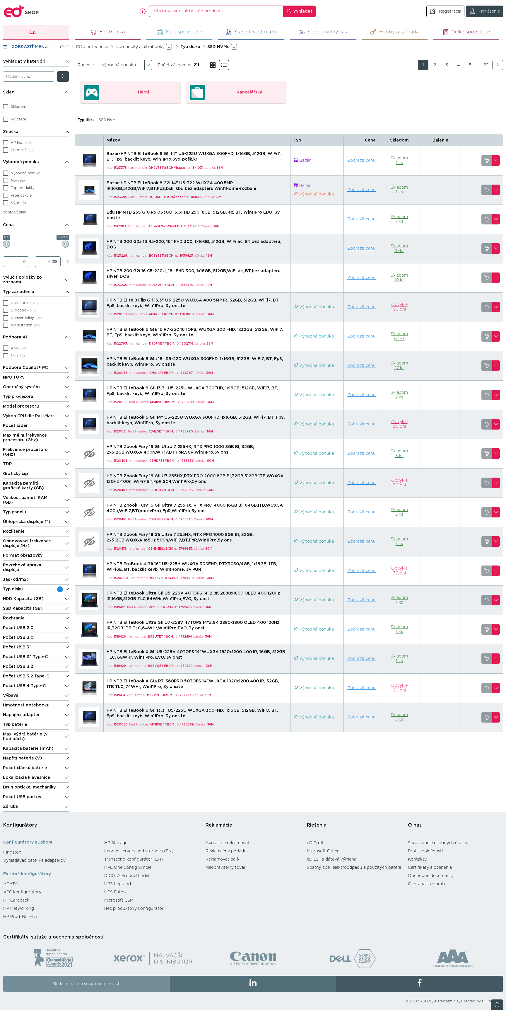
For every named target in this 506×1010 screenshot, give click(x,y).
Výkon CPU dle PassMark (29, 416)
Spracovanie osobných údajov (438, 843)
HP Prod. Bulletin (20, 917)
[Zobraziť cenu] (486, 160)
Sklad (9, 92)
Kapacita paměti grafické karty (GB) (23, 485)
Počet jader (15, 426)
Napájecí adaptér (21, 715)
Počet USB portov (22, 797)
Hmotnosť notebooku (26, 705)
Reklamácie (219, 825)
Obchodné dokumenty (431, 876)
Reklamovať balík (223, 859)
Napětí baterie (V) (22, 758)
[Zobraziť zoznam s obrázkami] (224, 65)
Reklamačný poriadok (227, 851)
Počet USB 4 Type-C (24, 686)
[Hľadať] (63, 76)
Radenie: (86, 65)
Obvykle (399, 307)
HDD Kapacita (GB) (23, 599)
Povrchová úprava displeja (22, 567)
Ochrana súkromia (426, 884)
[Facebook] (419, 984)
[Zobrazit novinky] (497, 1004)
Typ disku (32, 589)
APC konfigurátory (22, 892)
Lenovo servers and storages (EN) (138, 851)
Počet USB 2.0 (18, 628)
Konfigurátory (20, 825)
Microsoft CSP (118, 900)
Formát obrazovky (22, 555)
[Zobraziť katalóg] (213, 65)
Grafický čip (15, 474)
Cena (8, 225)
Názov (113, 140)
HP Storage (115, 843)
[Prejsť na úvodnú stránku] (21, 11)
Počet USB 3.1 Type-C (25, 657)
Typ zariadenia (18, 292)
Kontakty (417, 859)
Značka (10, 132)
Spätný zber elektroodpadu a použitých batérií (354, 868)
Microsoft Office (323, 851)
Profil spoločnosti (425, 851)
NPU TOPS (14, 377)
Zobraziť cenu (361, 161)
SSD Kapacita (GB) (23, 609)
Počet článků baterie (25, 768)
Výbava (10, 696)
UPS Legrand (117, 884)
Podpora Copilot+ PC (25, 368)
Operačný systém (21, 387)
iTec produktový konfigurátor (134, 909)
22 (486, 65)
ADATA (10, 884)
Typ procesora (18, 397)
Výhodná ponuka (21, 162)
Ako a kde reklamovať (227, 843)
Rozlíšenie (14, 531)
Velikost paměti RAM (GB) (25, 500)
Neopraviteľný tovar (226, 868)
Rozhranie (14, 618)
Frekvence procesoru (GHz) (25, 452)
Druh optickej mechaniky (29, 787)
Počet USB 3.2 (18, 667)
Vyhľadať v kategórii (25, 61)
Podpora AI (15, 337)
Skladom (399, 140)
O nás (415, 825)
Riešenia (316, 825)
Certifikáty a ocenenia (430, 868)
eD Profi (315, 843)
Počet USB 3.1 (17, 647)
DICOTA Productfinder (127, 876)
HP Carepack (16, 900)
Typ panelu (14, 512)
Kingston (12, 852)
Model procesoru (21, 406)
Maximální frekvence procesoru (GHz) (25, 437)
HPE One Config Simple (127, 868)
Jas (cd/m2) (16, 580)
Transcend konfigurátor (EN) (133, 859)
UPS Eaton (115, 892)
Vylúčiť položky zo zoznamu (22, 279)
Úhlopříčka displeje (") (26, 522)
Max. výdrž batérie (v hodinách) (25, 736)
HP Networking (18, 909)
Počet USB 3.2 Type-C (26, 676)
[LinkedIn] (253, 984)
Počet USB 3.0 (18, 638)
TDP (7, 464)
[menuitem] (50, 852)
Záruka (10, 807)
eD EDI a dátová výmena (331, 859)
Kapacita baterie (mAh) (28, 749)
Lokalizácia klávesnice (26, 778)
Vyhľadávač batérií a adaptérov (34, 861)
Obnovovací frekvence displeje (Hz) (27, 543)
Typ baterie (15, 725)
